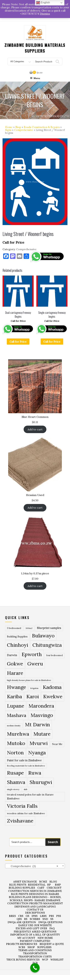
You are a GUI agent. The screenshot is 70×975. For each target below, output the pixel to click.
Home (9, 127)
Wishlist (57, 959)
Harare (15, 673)
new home (45, 937)
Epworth (32, 654)
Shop (18, 127)
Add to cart (35, 429)
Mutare (41, 734)
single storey (13, 789)
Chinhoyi (17, 645)
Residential (37, 884)
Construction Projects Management (35, 903)
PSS (58, 916)
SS (51, 919)
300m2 (28, 628)
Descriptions (35, 912)
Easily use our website (35, 925)
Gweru (35, 664)
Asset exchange (25, 881)
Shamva (16, 782)
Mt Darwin (37, 724)
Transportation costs (35, 956)
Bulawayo (43, 635)
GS (27, 916)
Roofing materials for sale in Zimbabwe (26, 765)
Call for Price (18, 341)
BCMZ (43, 881)
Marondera (41, 706)
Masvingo (42, 715)
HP (49, 884)
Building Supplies (17, 636)
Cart (40, 887)
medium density (14, 725)
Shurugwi (41, 782)
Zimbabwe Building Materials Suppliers (35, 48)
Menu (37, 78)
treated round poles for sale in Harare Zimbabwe (30, 796)
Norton (15, 752)
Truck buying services (23, 959)
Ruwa (34, 772)
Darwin (12, 655)
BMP (58, 884)
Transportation (35, 953)
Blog (53, 881)
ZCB (35, 962)
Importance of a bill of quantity (35, 934)
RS (25, 919)
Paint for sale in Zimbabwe (24, 760)
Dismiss (45, 13)
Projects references (21, 944)
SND (45, 919)
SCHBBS (35, 919)
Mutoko (16, 743)
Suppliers (44, 947)
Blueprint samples (49, 628)
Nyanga (37, 752)
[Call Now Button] (35, 967)
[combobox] (35, 865)
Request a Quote (52, 944)
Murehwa (18, 734)
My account (26, 937)
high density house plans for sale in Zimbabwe (29, 680)
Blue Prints (17, 884)
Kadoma (52, 687)
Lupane (15, 706)
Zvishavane (20, 820)
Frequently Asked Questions (35, 931)
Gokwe (15, 664)
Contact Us (35, 909)
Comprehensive (23, 130)
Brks (12, 916)
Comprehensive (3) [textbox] (32, 866)
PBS (51, 916)
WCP (45, 959)
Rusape (15, 772)
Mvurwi (39, 743)
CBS (20, 916)
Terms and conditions (35, 950)
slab (25, 789)
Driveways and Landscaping (35, 906)
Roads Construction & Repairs (42, 127)
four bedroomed (54, 655)
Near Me (57, 744)
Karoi (32, 696)
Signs (8, 130)
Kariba (14, 696)
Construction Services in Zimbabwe (35, 891)
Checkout (54, 887)
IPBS (35, 916)
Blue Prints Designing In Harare (35, 894)
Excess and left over (31, 928)
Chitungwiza (47, 645)
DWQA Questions (50, 922)
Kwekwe (52, 696)
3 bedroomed (14, 628)
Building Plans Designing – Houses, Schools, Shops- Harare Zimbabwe (35, 898)
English (45, 2)
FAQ (52, 928)
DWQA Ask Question (22, 922)
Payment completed (35, 941)
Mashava (16, 715)
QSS (19, 919)
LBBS (43, 916)
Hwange (16, 687)
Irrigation (34, 688)
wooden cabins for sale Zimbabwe (26, 813)
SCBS (22, 947)
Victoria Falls (22, 806)
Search (53, 842)
